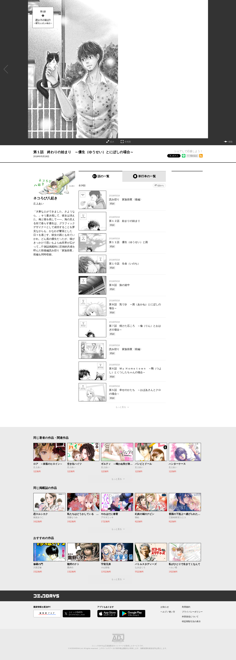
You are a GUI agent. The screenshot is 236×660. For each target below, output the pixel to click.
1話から (160, 185)
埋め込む (194, 156)
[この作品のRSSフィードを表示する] (201, 155)
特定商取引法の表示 (191, 621)
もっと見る (121, 407)
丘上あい (38, 203)
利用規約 (186, 607)
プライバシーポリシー (192, 612)
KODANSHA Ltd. (76, 648)
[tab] (100, 176)
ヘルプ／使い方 (168, 612)
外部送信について (190, 616)
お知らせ (165, 607)
